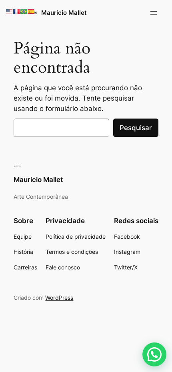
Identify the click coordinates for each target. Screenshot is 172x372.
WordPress (59, 297)
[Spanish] (31, 11)
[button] (154, 354)
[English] (9, 11)
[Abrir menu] (153, 13)
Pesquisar (136, 128)
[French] (16, 11)
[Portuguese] (24, 11)
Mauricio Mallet (64, 12)
